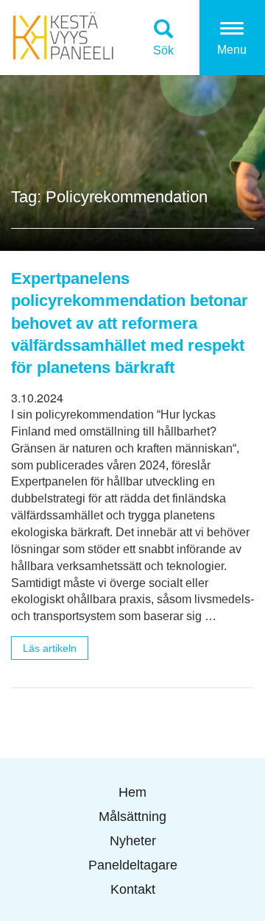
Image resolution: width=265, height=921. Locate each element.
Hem (132, 792)
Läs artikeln (50, 648)
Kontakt (132, 889)
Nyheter (133, 840)
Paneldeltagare (132, 865)
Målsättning (132, 816)
